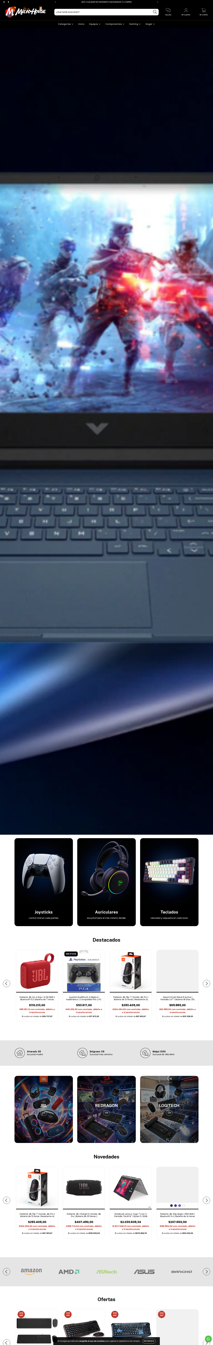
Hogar (149, 24)
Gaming (134, 24)
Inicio (81, 24)
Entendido (149, 1341)
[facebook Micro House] (8, 2)
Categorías (65, 24)
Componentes (114, 24)
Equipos (94, 24)
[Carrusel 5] (106, 431)
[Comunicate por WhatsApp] (208, 1339)
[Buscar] (155, 12)
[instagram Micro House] (4, 2)
